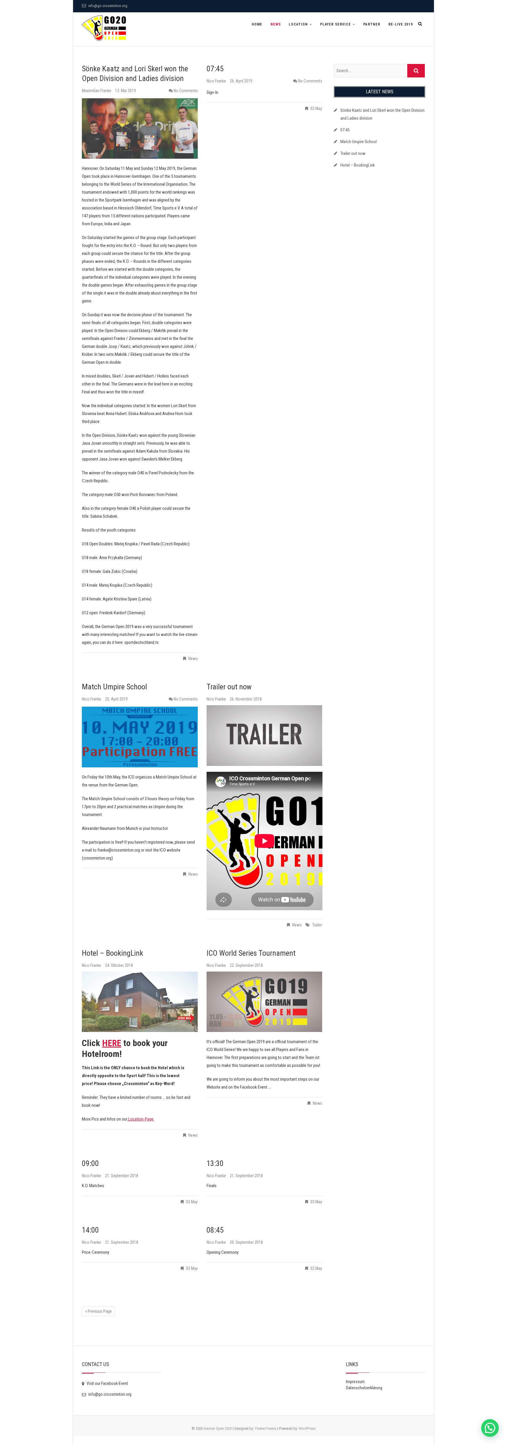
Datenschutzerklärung (364, 1387)
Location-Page (140, 1119)
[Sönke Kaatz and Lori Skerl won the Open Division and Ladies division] (140, 128)
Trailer (317, 925)
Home (257, 24)
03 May (192, 1201)
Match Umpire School (114, 686)
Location (298, 24)
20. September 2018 (246, 1242)
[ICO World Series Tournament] (264, 1002)
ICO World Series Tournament (251, 953)
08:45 (215, 1230)
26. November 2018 (246, 699)
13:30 (215, 1163)
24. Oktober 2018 (119, 965)
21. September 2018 (121, 1175)
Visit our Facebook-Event (107, 1383)
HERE (111, 1043)
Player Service (335, 24)
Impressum (355, 1381)
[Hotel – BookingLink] (140, 1002)
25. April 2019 (116, 699)
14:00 (90, 1230)
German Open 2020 (218, 1428)
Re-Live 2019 (400, 24)
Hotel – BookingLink (112, 953)
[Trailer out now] (264, 735)
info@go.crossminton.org (107, 6)
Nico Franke (217, 81)
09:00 (90, 1163)
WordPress (307, 1428)
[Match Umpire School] (140, 737)
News (276, 24)
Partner (371, 24)
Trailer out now (229, 686)
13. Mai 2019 (125, 90)
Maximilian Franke (97, 90)
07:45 (215, 68)
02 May (316, 108)
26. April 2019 (241, 81)
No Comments (186, 90)
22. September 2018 (246, 965)
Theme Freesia (265, 1428)
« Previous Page (98, 1311)
